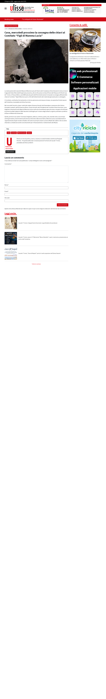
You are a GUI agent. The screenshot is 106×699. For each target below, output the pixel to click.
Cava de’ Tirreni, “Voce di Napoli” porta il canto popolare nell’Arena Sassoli (39, 253)
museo (29, 133)
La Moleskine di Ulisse (11, 26)
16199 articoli (10, 152)
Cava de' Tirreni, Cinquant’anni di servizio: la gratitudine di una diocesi (37, 223)
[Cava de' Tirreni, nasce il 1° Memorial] (11, 238)
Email (7, 191)
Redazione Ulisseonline (15, 29)
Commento (8, 164)
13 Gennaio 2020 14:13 (27, 29)
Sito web (7, 198)
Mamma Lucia (22, 133)
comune (14, 133)
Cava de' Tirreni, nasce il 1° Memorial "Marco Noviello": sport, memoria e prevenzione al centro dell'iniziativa (43, 238)
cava (8, 133)
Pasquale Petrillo (96, 63)
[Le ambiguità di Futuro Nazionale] (85, 40)
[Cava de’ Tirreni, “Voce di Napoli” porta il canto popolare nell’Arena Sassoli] (11, 253)
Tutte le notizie (36, 264)
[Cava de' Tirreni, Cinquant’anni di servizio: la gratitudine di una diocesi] (11, 223)
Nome (7, 185)
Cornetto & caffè (78, 25)
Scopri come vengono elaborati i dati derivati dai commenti (49, 209)
